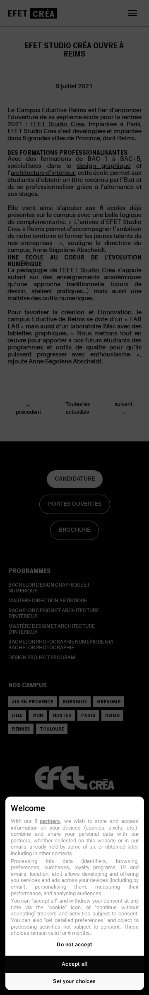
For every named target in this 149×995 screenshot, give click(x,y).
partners (50, 821)
